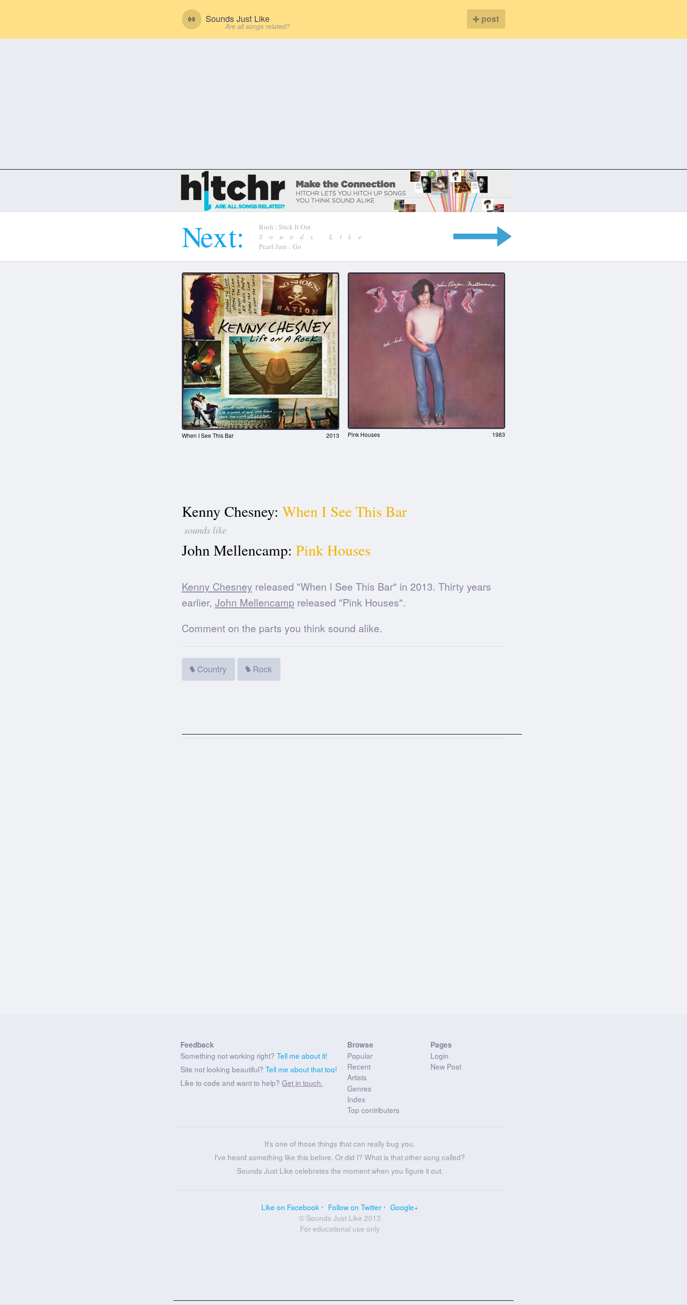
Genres (359, 1088)
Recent (359, 1066)
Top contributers (373, 1110)
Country (211, 669)
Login (439, 1055)
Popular (359, 1055)
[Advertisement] (343, 104)
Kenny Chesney (217, 586)
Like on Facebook (290, 1207)
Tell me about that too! (301, 1069)
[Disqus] (344, 880)
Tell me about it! (302, 1055)
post (489, 18)
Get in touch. (302, 1082)
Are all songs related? (257, 26)
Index (356, 1099)
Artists (357, 1077)
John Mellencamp (254, 602)
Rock (261, 669)
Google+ (404, 1207)
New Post (445, 1066)
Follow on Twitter (354, 1207)
